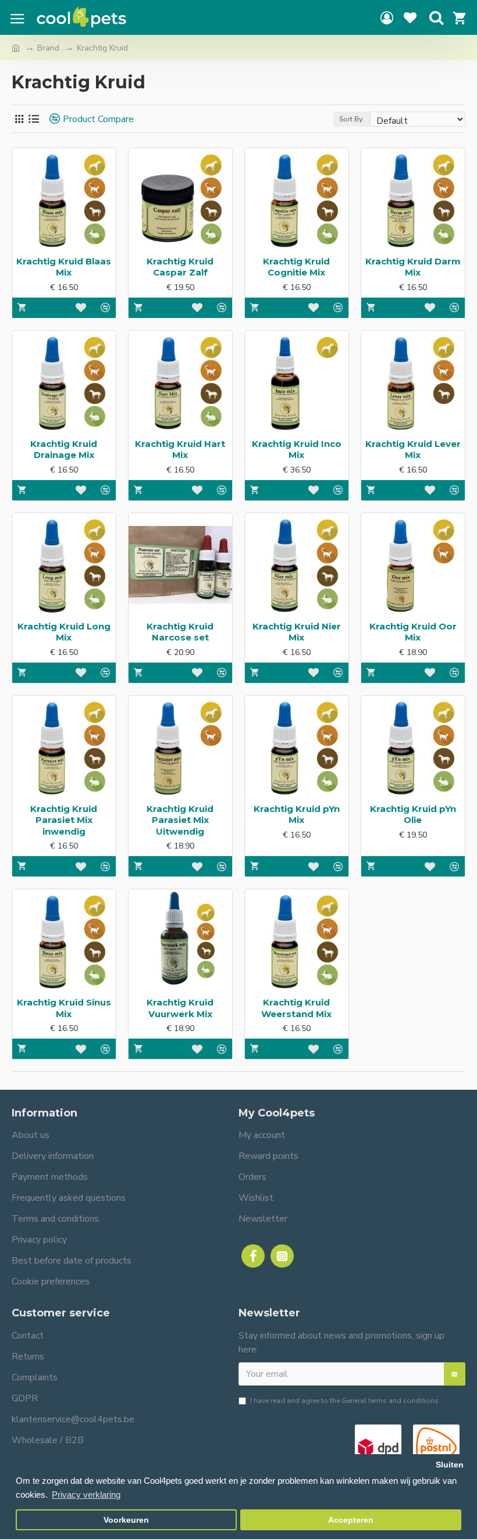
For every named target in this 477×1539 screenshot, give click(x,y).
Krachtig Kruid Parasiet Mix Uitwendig (180, 820)
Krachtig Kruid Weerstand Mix (296, 1008)
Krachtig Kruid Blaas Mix (63, 267)
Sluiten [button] (450, 1465)
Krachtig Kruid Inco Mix (296, 449)
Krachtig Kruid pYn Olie (413, 814)
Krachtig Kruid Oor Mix (413, 632)
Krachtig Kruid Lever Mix (413, 449)
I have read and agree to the (344, 1400)
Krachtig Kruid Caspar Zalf (180, 267)
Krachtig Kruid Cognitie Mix (296, 267)
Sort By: (351, 119)
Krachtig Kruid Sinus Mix (64, 1008)
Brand (48, 47)
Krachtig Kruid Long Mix (64, 632)
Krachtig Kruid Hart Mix (180, 449)
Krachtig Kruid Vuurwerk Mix (180, 1008)
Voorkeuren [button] (126, 1520)
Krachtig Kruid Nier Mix (296, 632)
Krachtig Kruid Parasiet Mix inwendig (63, 820)
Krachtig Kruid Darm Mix (413, 267)
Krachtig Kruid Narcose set (180, 632)
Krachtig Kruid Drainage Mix (63, 449)
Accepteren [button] (350, 1520)
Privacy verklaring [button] (86, 1494)
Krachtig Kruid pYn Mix (297, 814)
